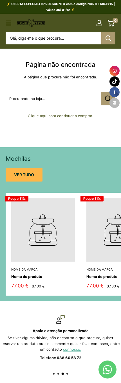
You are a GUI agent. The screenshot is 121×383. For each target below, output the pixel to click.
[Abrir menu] (8, 23)
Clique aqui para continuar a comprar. (60, 116)
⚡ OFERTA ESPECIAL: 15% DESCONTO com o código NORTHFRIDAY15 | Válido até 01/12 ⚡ (60, 7)
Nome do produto (26, 276)
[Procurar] (108, 38)
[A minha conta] (99, 23)
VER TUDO (24, 174)
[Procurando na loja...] (108, 98)
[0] (110, 23)
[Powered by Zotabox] (114, 103)
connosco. (72, 349)
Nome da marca (24, 269)
